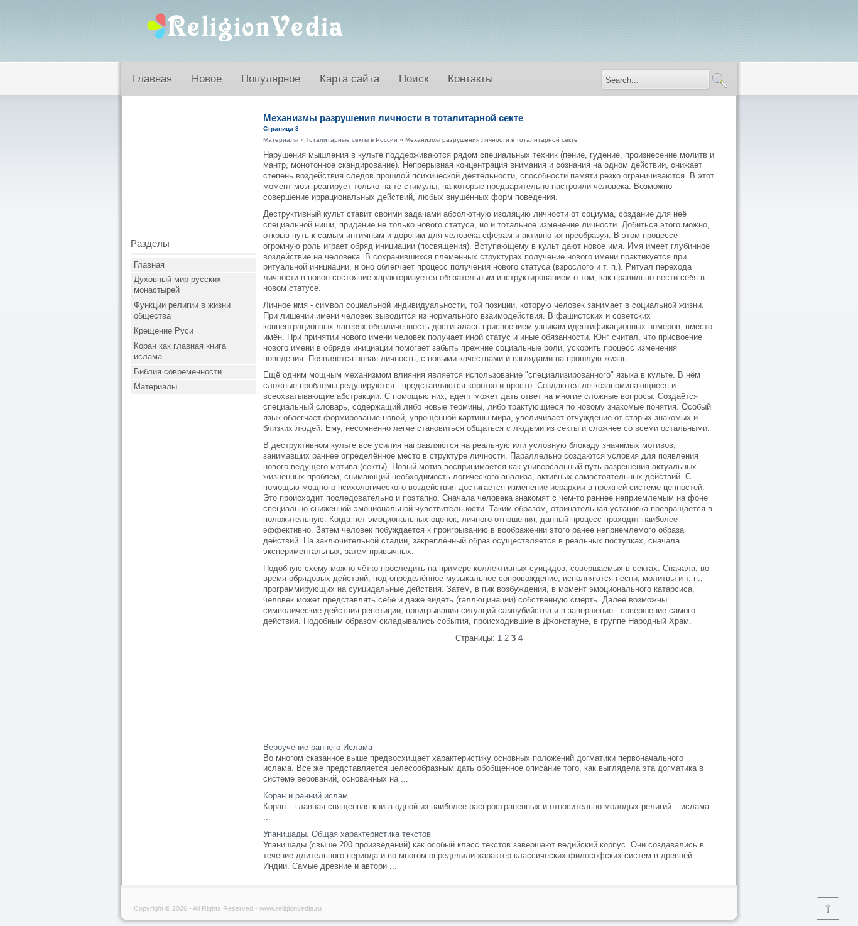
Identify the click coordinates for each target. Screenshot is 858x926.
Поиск (413, 79)
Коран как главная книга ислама (180, 351)
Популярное (270, 79)
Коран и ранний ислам (305, 795)
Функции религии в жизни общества (182, 310)
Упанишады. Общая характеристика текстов (347, 834)
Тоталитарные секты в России (352, 139)
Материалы (155, 386)
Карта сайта (349, 79)
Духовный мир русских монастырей (177, 285)
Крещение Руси (163, 330)
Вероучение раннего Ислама (317, 747)
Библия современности (178, 371)
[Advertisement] (193, 171)
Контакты (470, 79)
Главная (152, 79)
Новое (207, 79)
